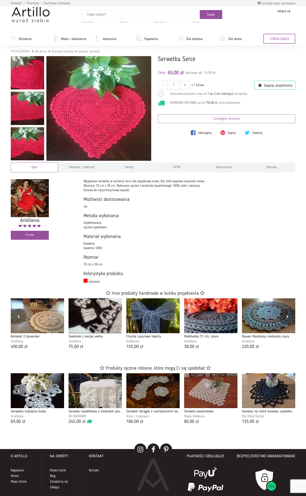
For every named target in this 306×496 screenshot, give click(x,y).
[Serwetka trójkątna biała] (37, 390)
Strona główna (20, 51)
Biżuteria (25, 39)
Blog (53, 476)
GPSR (176, 167)
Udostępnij (204, 133)
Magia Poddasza (194, 416)
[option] (37, 324)
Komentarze (224, 167)
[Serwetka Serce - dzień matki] (27, 144)
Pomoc (15, 476)
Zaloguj (54, 487)
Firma (30, 235)
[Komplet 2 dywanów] (37, 315)
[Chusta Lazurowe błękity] (153, 315)
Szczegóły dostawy (226, 119)
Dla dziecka (194, 39)
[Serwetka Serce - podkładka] (27, 72)
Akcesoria (109, 39)
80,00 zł (191, 422)
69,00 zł (18, 422)
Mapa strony (19, 481)
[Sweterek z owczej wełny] (95, 315)
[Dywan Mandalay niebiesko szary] (268, 315)
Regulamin (17, 470)
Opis (34, 167)
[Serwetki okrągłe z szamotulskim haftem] (153, 390)
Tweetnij (256, 133)
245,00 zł (77, 422)
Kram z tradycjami (137, 416)
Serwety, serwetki (89, 51)
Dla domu (235, 39)
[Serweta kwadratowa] (210, 390)
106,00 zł (134, 422)
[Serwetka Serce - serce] (27, 108)
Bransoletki (87, 22)
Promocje (33, 3)
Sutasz (196, 22)
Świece (123, 22)
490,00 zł (19, 347)
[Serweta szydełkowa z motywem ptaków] (95, 390)
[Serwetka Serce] (98, 108)
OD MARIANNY (77, 416)
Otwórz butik (58, 470)
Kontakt (272, 167)
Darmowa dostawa (57, 3)
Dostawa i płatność (82, 167)
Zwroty (129, 167)
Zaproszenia (160, 22)
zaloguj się (283, 11)
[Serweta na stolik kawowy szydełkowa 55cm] (268, 390)
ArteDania (17, 341)
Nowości (16, 3)
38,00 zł (191, 347)
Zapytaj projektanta (277, 85)
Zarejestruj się (59, 481)
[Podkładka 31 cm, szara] (210, 315)
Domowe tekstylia (63, 51)
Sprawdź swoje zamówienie (278, 3)
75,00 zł (76, 347)
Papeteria (151, 39)
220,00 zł (250, 347)
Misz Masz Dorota (253, 416)
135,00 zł (250, 422)
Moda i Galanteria (73, 39)
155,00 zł (134, 347)
